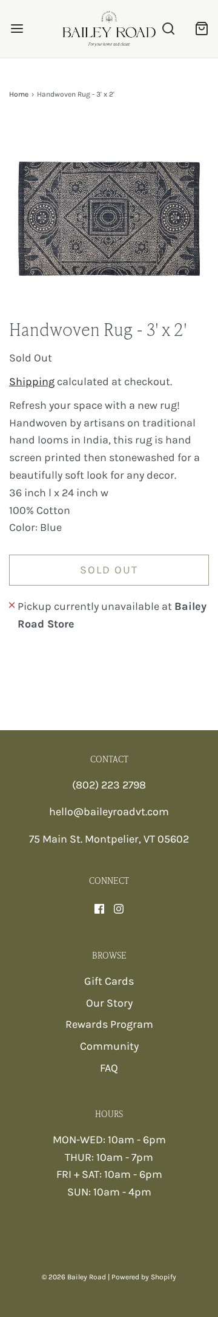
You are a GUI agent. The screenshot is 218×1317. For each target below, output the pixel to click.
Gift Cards (109, 981)
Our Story (109, 1003)
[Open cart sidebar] (201, 29)
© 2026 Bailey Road (74, 1277)
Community (109, 1046)
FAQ (109, 1068)
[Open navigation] (16, 29)
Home (18, 94)
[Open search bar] (168, 29)
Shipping (31, 381)
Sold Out (109, 569)
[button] (109, 218)
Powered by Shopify (143, 1277)
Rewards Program (109, 1024)
